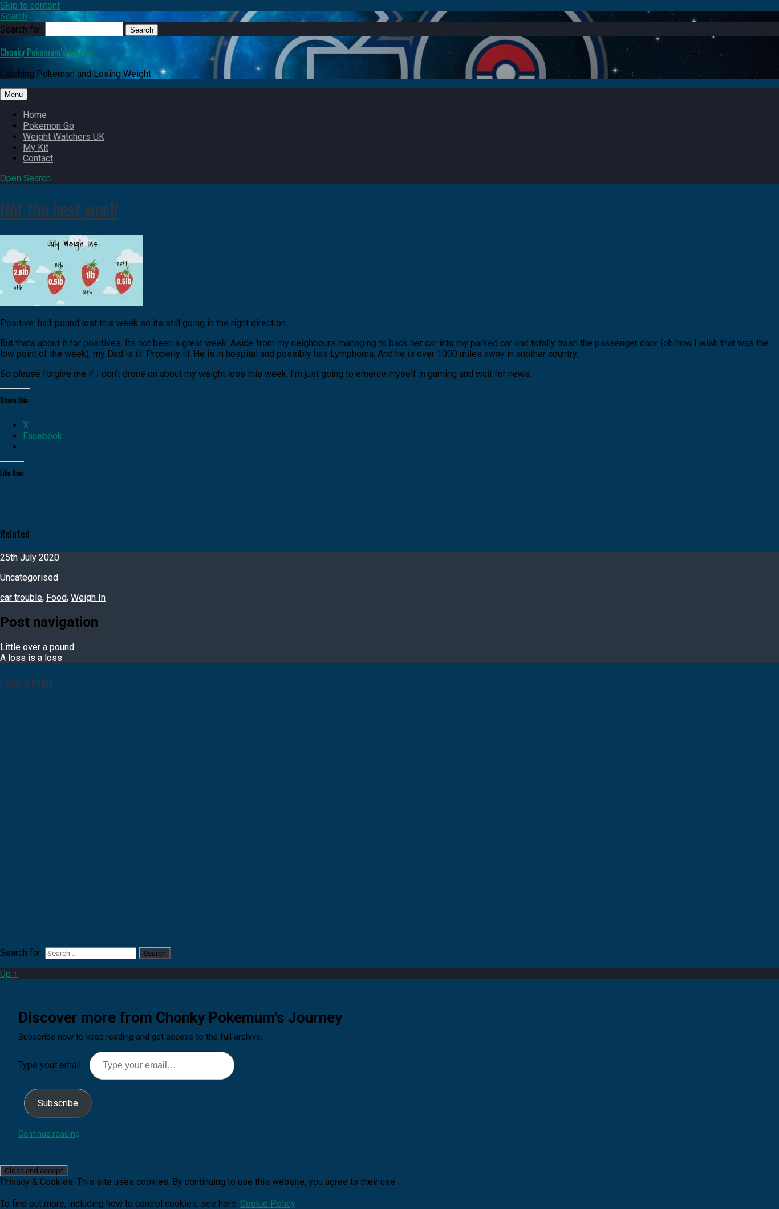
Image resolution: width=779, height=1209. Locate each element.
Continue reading (49, 1133)
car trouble (21, 597)
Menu (14, 94)
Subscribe (58, 1103)
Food (56, 597)
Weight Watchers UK (63, 136)
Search (13, 16)
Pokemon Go (48, 125)
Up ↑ (9, 973)
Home (35, 114)
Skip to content (30, 5)
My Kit (35, 147)
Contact (38, 158)
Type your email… (53, 1065)
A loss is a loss (31, 657)
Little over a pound (37, 647)
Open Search (25, 178)
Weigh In (88, 597)
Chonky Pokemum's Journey (47, 52)
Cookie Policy (267, 1203)
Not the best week (59, 209)
